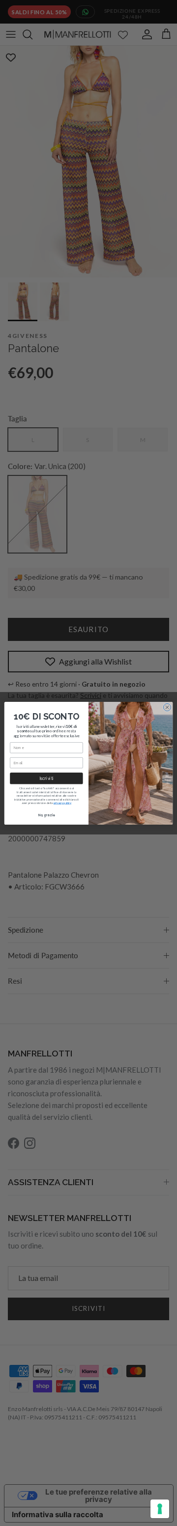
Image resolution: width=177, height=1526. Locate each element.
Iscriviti (46, 778)
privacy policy (62, 802)
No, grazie (46, 815)
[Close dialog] (167, 707)
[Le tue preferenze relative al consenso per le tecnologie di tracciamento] (159, 1508)
